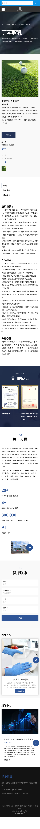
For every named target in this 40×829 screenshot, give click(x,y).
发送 (20, 618)
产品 (7, 24)
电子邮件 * (7, 590)
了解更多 (7, 760)
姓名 (4, 582)
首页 (3, 24)
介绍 (5, 185)
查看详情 (19, 691)
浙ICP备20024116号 (20, 813)
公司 (4, 599)
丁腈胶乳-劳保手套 (20, 679)
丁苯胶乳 (13, 24)
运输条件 (6, 195)
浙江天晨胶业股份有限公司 (24, 806)
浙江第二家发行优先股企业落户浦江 (18, 739)
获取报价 (8, 135)
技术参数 (6, 190)
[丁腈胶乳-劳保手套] (20, 657)
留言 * (5, 608)
